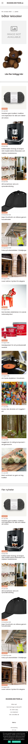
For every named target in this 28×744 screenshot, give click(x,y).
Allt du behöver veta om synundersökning (10, 185)
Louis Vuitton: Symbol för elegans (13, 281)
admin (16, 11)
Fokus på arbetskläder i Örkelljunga (14, 250)
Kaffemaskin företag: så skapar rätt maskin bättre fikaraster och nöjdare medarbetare (13, 151)
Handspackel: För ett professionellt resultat (14, 346)
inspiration (4, 108)
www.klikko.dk (15, 714)
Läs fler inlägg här (14, 74)
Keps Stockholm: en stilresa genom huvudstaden (14, 218)
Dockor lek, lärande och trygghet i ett (13, 410)
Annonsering (14, 727)
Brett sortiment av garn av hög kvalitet (12, 476)
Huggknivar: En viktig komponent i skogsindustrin (13, 443)
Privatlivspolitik (16, 741)
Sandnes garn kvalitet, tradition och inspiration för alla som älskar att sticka (13, 115)
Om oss (14, 730)
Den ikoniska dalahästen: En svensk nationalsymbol (14, 313)
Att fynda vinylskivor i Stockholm (13, 378)
